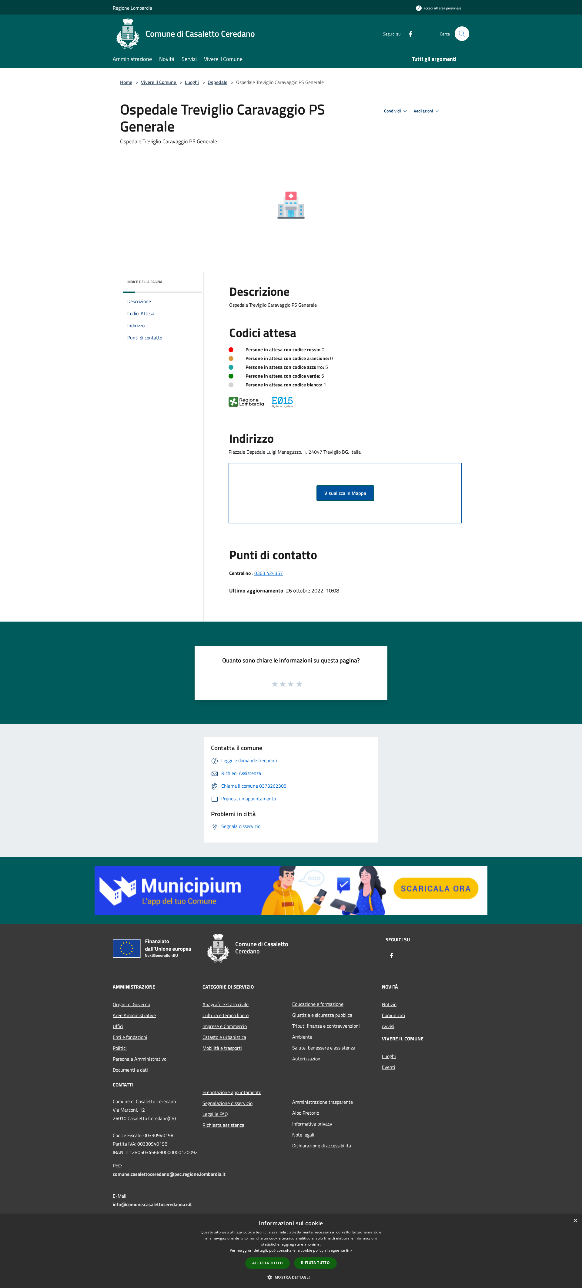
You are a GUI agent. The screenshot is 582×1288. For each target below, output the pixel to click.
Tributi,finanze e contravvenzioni (326, 1025)
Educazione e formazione (317, 1004)
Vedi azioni (424, 111)
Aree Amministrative (134, 1015)
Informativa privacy (312, 1123)
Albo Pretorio (305, 1112)
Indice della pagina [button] (144, 282)
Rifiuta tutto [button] (315, 1262)
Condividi (393, 111)
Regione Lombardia (132, 8)
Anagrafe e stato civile (225, 1004)
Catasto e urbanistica (224, 1037)
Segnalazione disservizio (227, 1103)
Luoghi (192, 82)
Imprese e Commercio (224, 1026)
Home (126, 82)
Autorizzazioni (307, 1058)
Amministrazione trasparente (322, 1102)
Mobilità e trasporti (222, 1048)
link (349, 1250)
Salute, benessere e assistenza (323, 1047)
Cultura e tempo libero (225, 1015)
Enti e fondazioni (130, 1037)
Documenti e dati (130, 1069)
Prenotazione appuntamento (231, 1092)
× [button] (575, 1221)
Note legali (303, 1134)
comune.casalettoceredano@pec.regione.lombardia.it (169, 1174)
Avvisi (388, 1026)
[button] (291, 1277)
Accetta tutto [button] (267, 1263)
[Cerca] (462, 33)
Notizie (389, 1004)
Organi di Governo (131, 1004)
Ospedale (217, 82)
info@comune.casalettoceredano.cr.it (152, 1204)
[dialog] (291, 1251)
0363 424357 (268, 573)
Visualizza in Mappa (345, 493)
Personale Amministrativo (139, 1059)
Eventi (388, 1067)
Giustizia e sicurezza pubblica (322, 1015)
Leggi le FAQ (215, 1114)
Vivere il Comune (159, 82)
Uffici (118, 1026)
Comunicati (393, 1015)
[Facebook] (408, 33)
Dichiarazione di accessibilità (321, 1145)
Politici (120, 1048)
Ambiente (302, 1036)
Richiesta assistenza (223, 1125)
